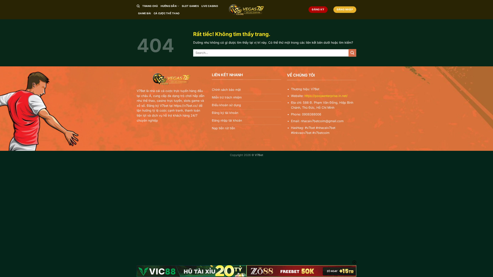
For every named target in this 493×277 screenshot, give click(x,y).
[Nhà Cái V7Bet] (246, 10)
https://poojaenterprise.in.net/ (326, 96)
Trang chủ (150, 6)
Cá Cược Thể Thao (166, 13)
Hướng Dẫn (169, 6)
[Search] (138, 6)
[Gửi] (352, 53)
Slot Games (190, 6)
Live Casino (209, 6)
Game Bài (144, 13)
